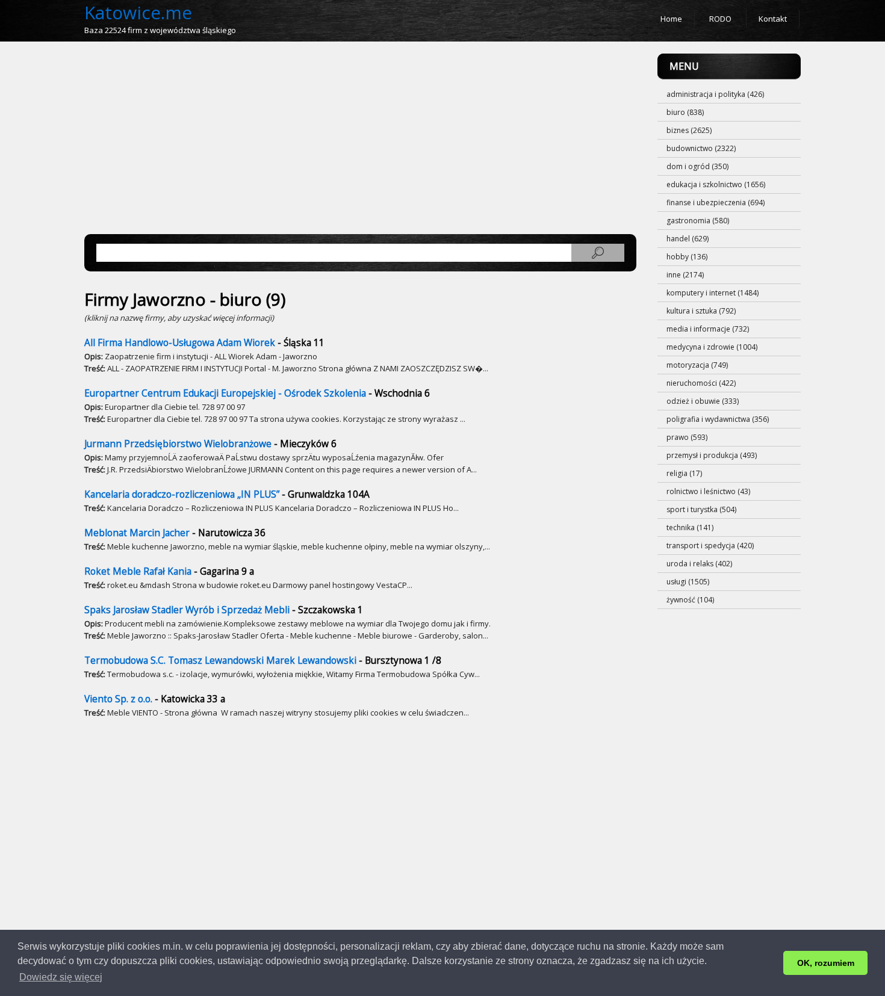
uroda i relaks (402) (699, 563)
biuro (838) (685, 112)
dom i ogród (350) (697, 166)
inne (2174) (685, 275)
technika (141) (689, 527)
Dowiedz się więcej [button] (60, 977)
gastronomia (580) (697, 220)
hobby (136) (686, 257)
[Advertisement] (360, 138)
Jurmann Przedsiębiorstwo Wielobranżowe (178, 444)
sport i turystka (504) (701, 509)
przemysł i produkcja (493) (711, 455)
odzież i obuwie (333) (702, 401)
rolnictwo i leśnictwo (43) (708, 491)
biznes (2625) (689, 130)
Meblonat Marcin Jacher (137, 533)
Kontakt (773, 18)
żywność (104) (690, 600)
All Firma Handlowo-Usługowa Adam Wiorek (179, 342)
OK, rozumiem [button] (825, 963)
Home (671, 18)
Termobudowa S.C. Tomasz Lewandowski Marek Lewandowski (220, 660)
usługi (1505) (687, 582)
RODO (720, 18)
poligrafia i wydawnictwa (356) (717, 419)
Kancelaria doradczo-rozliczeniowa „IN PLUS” (181, 494)
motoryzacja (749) (697, 365)
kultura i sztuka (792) (701, 311)
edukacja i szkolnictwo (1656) (715, 184)
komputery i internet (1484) (712, 293)
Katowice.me (138, 12)
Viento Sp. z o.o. (118, 699)
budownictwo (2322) (701, 148)
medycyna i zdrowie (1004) (711, 347)
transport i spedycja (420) (710, 545)
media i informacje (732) (707, 329)
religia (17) (684, 473)
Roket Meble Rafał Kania (137, 571)
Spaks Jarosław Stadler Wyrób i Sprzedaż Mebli (187, 610)
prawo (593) (686, 437)
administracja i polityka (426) (715, 94)
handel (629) (687, 239)
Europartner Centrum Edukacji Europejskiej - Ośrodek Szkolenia (225, 393)
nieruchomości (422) (701, 383)
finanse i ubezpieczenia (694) (715, 202)
